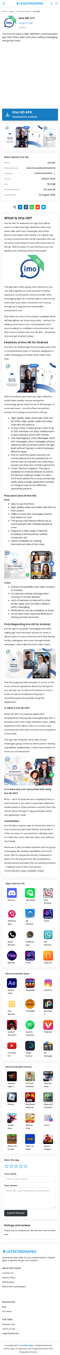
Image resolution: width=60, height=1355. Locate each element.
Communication (24, 11)
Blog (4, 1306)
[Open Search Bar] (56, 3)
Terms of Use (8, 1329)
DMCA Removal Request (14, 1286)
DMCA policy (8, 1282)
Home (4, 11)
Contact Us (7, 1273)
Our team (7, 1311)
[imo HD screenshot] (23, 136)
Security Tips (8, 1324)
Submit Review (16, 1213)
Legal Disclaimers (10, 1333)
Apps (12, 11)
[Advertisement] (30, 76)
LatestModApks (26, 1345)
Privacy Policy (8, 1277)
